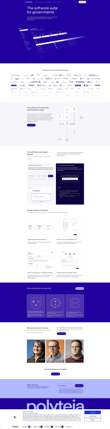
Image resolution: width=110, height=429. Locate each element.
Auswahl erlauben (92, 416)
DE (73, 2)
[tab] (32, 176)
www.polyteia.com (33, 413)
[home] (29, 2)
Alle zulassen (92, 412)
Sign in (76, 2)
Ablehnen (93, 419)
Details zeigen (68, 426)
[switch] (41, 427)
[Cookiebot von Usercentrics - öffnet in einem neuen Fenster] (15, 427)
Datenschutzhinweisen (63, 423)
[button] (37, 2)
